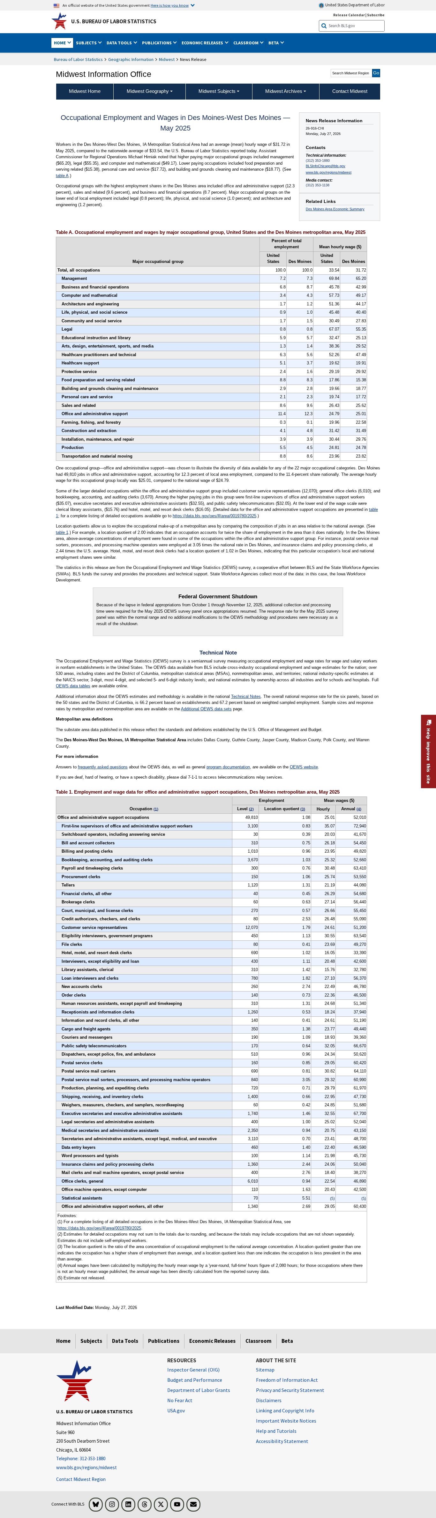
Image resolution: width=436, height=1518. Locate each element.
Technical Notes (246, 696)
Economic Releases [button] (203, 43)
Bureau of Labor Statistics (78, 59)
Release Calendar (349, 14)
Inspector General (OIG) (193, 1369)
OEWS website (304, 767)
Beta (287, 1340)
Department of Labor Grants (198, 1390)
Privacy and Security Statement (290, 1390)
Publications (163, 1340)
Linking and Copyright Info (285, 1410)
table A (62, 175)
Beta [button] (274, 43)
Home (63, 1340)
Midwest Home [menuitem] (85, 91)
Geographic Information (131, 59)
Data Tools (125, 1340)
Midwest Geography (148, 91)
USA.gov (176, 1410)
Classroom (258, 1340)
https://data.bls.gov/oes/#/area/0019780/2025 (214, 515)
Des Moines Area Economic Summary (335, 209)
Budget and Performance (194, 1380)
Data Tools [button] (120, 43)
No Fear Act (179, 1400)
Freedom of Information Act (287, 1380)
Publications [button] (157, 43)
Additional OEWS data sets (206, 709)
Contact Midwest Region (81, 1479)
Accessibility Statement (282, 1441)
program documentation (228, 767)
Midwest (167, 59)
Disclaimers (269, 1400)
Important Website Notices (286, 1420)
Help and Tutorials (276, 1431)
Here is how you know (170, 5)
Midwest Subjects (217, 91)
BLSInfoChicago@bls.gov (325, 166)
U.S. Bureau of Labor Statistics (113, 21)
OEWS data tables (73, 686)
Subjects (91, 1340)
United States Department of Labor (354, 5)
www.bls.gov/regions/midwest (328, 172)
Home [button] (60, 43)
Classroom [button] (246, 43)
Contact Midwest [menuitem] (349, 91)
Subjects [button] (87, 43)
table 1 (62, 532)
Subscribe (376, 14)
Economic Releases (212, 1340)
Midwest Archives (283, 91)
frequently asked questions (103, 767)
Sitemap (265, 1369)
